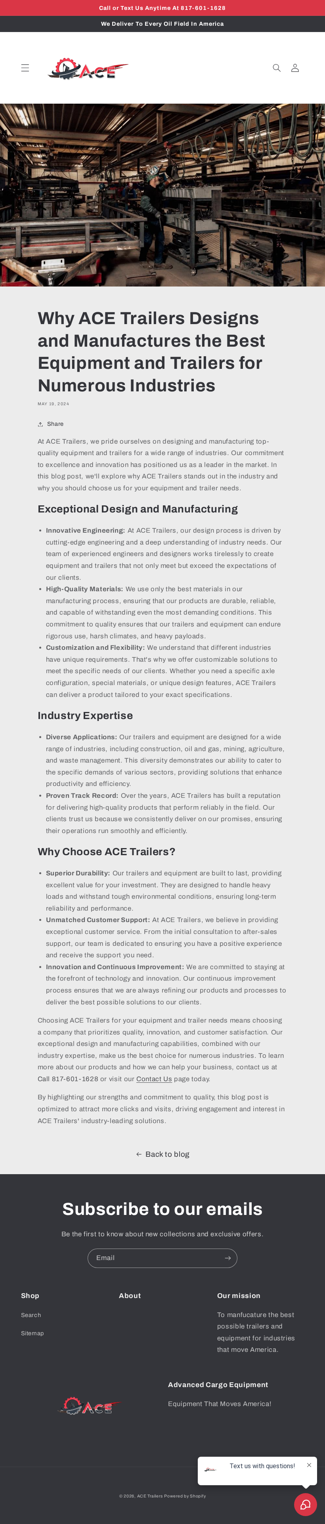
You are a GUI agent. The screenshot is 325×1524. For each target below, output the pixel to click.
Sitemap (32, 1333)
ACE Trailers (150, 1496)
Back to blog (167, 1154)
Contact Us (154, 1079)
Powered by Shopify (185, 1496)
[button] (25, 68)
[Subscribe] (228, 1258)
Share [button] (55, 424)
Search (31, 1315)
